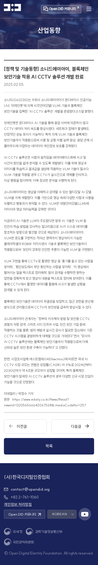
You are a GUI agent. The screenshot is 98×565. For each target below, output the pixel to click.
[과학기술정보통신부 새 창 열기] (44, 531)
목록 (49, 446)
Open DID (22, 514)
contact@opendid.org (30, 489)
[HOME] (12, 7)
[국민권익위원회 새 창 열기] (19, 541)
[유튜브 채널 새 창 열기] (85, 514)
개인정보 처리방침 (18, 504)
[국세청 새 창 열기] (13, 531)
